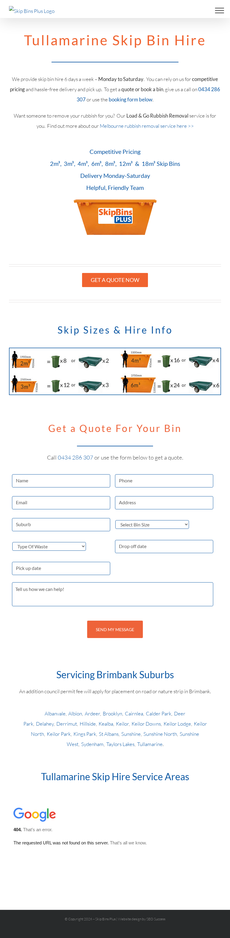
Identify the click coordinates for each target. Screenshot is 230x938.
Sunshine (131, 734)
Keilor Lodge (177, 724)
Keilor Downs (146, 724)
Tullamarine (150, 744)
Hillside (88, 724)
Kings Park (84, 734)
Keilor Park (59, 734)
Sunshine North (160, 734)
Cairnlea (134, 713)
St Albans (109, 734)
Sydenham (92, 744)
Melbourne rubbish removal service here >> (147, 126)
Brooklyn (112, 713)
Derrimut (66, 724)
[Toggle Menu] (219, 10)
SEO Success (155, 919)
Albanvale (55, 713)
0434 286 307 (76, 457)
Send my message (115, 629)
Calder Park (158, 713)
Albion (75, 713)
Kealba (106, 724)
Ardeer (92, 713)
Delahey (45, 724)
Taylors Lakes (120, 744)
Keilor (122, 724)
